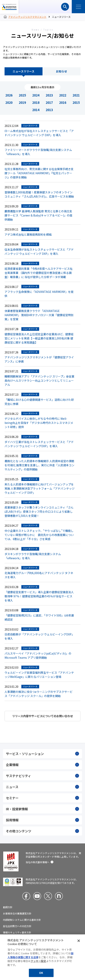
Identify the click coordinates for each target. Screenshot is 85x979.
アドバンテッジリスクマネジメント (9, 7)
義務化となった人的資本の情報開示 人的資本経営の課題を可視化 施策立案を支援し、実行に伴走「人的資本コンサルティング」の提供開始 (39, 465)
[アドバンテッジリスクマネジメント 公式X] (48, 896)
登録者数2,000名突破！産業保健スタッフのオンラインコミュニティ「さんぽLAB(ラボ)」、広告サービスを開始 (39, 194)
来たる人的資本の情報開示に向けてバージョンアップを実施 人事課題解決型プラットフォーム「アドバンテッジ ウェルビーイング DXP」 (40, 488)
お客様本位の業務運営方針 (17, 913)
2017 (49, 102)
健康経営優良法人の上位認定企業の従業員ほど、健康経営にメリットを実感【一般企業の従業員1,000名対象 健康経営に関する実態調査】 (39, 338)
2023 (49, 95)
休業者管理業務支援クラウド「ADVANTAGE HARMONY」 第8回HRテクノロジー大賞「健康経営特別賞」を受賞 (39, 315)
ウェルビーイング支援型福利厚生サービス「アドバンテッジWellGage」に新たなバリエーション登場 (39, 675)
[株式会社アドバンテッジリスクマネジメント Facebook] (26, 896)
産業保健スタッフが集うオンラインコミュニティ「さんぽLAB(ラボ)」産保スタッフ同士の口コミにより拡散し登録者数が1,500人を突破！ (39, 511)
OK (41, 973)
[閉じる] (78, 940)
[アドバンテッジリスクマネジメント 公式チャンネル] (37, 896)
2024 (35, 95)
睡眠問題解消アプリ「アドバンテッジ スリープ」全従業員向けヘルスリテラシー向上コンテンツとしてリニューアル (39, 380)
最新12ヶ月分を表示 (42, 87)
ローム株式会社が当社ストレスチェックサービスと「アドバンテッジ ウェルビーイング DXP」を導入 (39, 133)
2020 (8, 102)
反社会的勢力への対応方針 (17, 926)
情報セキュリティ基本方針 (17, 932)
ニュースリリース (23, 71)
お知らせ (61, 71)
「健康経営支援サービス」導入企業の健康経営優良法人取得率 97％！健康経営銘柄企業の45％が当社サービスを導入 (39, 596)
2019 (22, 102)
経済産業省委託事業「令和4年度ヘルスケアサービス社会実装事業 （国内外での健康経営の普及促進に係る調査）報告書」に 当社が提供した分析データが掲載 (39, 273)
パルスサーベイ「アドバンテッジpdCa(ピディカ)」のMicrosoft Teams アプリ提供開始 (38, 655)
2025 (22, 95)
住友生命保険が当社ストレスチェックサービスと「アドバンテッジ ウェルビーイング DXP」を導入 (39, 251)
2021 (76, 95)
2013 (49, 109)
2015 (76, 102)
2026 (8, 95)
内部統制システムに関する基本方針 (22, 920)
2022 (62, 95)
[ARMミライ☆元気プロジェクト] (59, 896)
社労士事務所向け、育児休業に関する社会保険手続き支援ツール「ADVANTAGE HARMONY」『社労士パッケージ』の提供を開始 (39, 173)
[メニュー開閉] (78, 6)
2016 (62, 102)
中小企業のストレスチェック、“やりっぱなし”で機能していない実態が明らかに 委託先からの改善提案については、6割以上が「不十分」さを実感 (39, 535)
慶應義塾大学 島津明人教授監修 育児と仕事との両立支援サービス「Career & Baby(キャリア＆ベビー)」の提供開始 (38, 215)
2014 (35, 109)
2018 (35, 102)
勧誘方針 (7, 907)
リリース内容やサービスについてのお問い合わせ (42, 716)
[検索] (65, 7)
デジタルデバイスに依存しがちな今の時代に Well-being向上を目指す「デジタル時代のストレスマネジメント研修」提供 (39, 423)
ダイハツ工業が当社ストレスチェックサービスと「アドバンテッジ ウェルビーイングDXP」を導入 (39, 444)
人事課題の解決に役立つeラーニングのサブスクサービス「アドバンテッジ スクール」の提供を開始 (39, 694)
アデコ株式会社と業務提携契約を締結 (28, 234)
